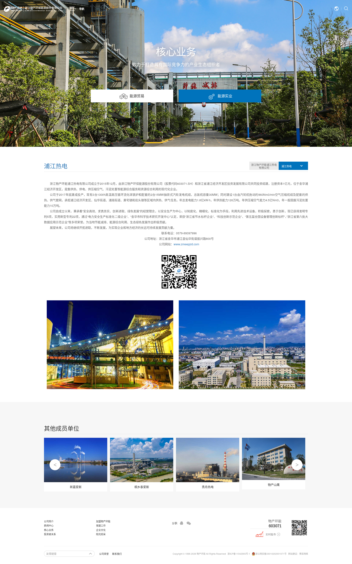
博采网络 (303, 553)
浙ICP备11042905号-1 (239, 553)
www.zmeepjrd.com (186, 244)
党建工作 (101, 525)
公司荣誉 (104, 553)
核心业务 (49, 530)
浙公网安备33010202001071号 (271, 553)
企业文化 (101, 530)
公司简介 (49, 521)
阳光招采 (101, 534)
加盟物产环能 (103, 521)
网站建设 (292, 553)
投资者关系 (50, 534)
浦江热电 (55, 165)
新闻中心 (49, 525)
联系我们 (117, 553)
